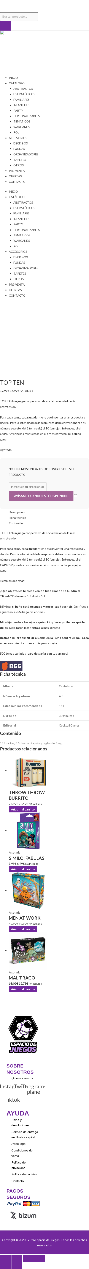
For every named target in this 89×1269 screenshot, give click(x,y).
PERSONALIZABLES (26, 116)
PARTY (18, 110)
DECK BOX (20, 143)
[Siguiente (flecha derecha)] (16, 1265)
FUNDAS (19, 148)
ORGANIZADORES (25, 154)
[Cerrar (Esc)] (39, 1258)
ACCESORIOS (18, 138)
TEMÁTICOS (21, 121)
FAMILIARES (21, 99)
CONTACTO (17, 181)
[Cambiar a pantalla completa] (16, 1258)
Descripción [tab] (17, 512)
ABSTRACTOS (23, 88)
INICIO (13, 77)
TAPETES (19, 159)
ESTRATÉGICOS (24, 94)
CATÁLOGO (17, 83)
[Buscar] (5, 26)
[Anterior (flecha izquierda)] (5, 1265)
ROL (16, 132)
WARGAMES (21, 127)
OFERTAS (15, 176)
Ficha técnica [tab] (17, 517)
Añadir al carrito (23, 869)
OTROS (18, 165)
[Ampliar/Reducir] (5, 1258)
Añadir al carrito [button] (23, 809)
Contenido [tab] (16, 523)
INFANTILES (21, 105)
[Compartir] (28, 1258)
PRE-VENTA (17, 170)
